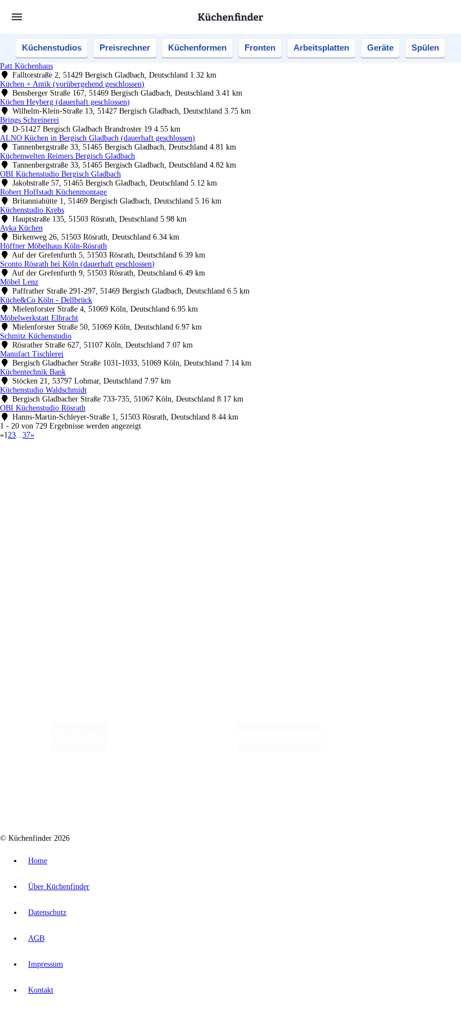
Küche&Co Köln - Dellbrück (46, 300)
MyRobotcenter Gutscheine (349, 483)
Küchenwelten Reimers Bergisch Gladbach (67, 156)
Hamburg (98, 474)
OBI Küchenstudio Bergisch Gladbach (60, 174)
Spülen (425, 47)
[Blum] (79, 750)
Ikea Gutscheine (77, 483)
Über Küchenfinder (53, 530)
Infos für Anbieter (51, 569)
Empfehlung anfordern (58, 465)
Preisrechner (125, 47)
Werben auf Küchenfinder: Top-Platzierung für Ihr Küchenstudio (125, 578)
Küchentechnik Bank (33, 372)
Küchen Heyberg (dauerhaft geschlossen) (65, 102)
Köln (303, 474)
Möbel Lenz (19, 282)
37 (26, 435)
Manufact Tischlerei (32, 354)
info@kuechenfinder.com (203, 616)
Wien (224, 474)
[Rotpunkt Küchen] (223, 795)
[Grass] (172, 750)
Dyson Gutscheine (188, 483)
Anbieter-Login (54, 596)
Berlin (74, 474)
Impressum (45, 964)
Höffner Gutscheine (415, 483)
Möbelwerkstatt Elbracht (39, 318)
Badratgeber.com (49, 548)
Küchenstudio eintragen (59, 587)
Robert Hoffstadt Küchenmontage (53, 192)
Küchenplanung (47, 503)
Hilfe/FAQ (39, 539)
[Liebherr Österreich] (279, 750)
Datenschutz (47, 912)
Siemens (372, 474)
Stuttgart (324, 474)
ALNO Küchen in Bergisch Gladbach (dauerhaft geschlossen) (97, 138)
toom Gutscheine (238, 483)
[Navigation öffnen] (17, 17)
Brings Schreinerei (29, 120)
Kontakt (40, 990)
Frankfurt (280, 474)
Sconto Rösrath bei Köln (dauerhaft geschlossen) (77, 264)
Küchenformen (197, 47)
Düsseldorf (249, 474)
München (126, 474)
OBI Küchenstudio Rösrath (42, 408)
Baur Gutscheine (287, 483)
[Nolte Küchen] (158, 795)
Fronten (260, 47)
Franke (348, 474)
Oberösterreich (194, 474)
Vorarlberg (157, 474)
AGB (36, 938)
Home (37, 861)
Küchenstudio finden (55, 456)
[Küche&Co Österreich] (306, 795)
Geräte (380, 47)
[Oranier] (389, 750)
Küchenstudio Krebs (32, 210)
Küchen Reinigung (52, 512)
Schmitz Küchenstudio (35, 336)
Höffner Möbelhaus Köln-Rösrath (53, 246)
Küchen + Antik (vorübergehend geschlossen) (72, 84)
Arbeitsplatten (321, 47)
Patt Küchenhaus (26, 66)
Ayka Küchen (21, 228)
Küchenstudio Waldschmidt (43, 390)
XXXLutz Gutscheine (131, 483)
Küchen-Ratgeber (50, 521)
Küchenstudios (52, 47)
